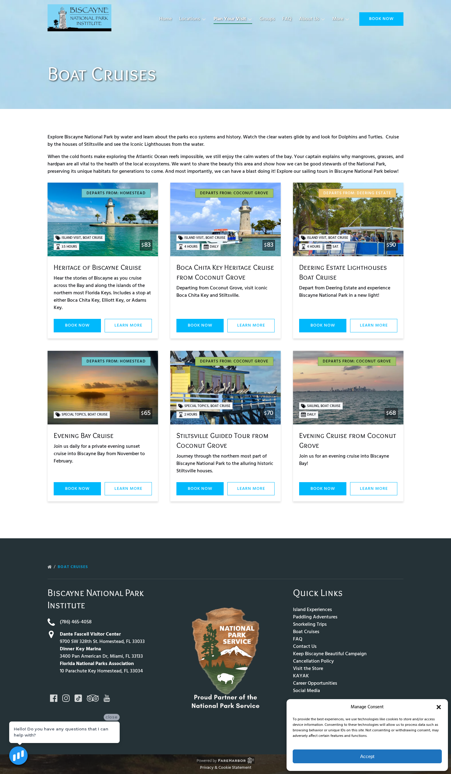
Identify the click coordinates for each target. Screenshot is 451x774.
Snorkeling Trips (310, 625)
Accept (367, 756)
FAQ (287, 19)
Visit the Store (308, 669)
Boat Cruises (73, 567)
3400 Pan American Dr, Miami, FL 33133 (101, 656)
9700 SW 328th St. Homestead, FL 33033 (102, 642)
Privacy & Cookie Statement (225, 767)
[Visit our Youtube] (107, 698)
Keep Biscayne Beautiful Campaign (330, 654)
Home (165, 19)
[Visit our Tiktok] (78, 698)
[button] (439, 707)
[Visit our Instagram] (66, 698)
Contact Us (305, 647)
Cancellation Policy (313, 661)
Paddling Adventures (315, 617)
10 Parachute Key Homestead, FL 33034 (101, 671)
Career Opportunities (315, 683)
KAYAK (301, 676)
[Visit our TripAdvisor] (93, 698)
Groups (267, 19)
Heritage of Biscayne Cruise (97, 267)
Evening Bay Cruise (84, 435)
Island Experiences (312, 610)
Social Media (306, 691)
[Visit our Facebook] (53, 698)
